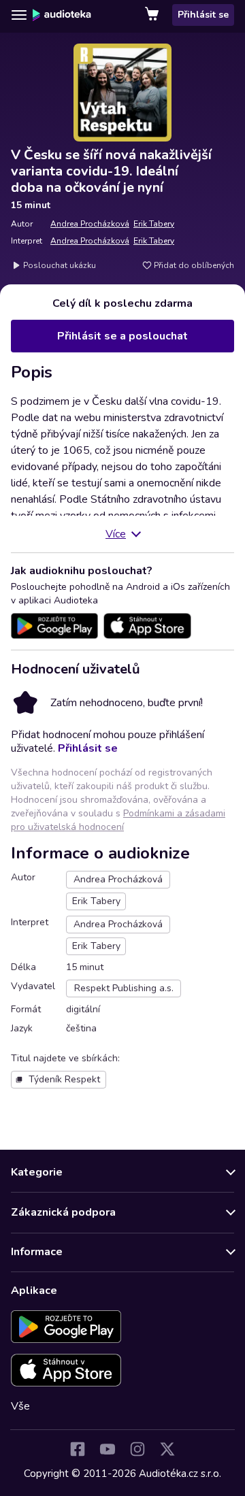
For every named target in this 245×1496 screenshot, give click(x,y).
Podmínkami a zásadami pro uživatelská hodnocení (118, 820)
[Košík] (153, 15)
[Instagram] (137, 1449)
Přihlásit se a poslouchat (122, 336)
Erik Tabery (153, 223)
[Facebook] (77, 1449)
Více (115, 534)
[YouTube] (107, 1449)
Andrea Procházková (89, 223)
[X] (167, 1449)
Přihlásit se (203, 14)
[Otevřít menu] (19, 15)
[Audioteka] (62, 15)
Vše (20, 1406)
